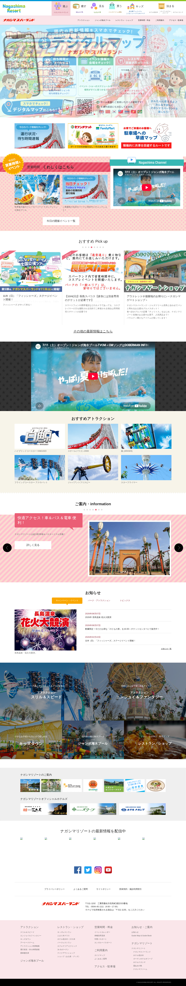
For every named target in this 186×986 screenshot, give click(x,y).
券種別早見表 (99, 936)
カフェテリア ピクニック (67, 946)
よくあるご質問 (80, 889)
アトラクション (83, 20)
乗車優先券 (24, 953)
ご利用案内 (159, 20)
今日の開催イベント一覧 (61, 220)
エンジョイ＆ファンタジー (30, 936)
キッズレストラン (64, 932)
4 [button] (91, 114)
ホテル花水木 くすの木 (66, 939)
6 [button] (97, 114)
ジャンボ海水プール (102, 20)
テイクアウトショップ (66, 953)
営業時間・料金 (144, 20)
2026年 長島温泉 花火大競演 (98, 617)
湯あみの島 (137, 966)
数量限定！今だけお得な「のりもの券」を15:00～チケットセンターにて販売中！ (122, 629)
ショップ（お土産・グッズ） (68, 956)
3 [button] (88, 114)
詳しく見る (33, 548)
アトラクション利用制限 (30, 946)
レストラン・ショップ (124, 20)
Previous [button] (7, 547)
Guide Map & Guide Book (142, 936)
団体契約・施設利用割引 (130, 889)
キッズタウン (25, 939)
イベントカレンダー (102, 932)
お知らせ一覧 (166, 649)
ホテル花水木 (153, 12)
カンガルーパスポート (103, 943)
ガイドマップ (99, 955)
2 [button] (85, 114)
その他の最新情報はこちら (93, 331)
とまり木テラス (63, 936)
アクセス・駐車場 (176, 20)
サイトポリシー (103, 889)
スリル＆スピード (27, 932)
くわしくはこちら (58, 167)
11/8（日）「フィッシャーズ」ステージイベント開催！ (111, 640)
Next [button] (178, 547)
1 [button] (83, 114)
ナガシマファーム (140, 969)
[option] (39, 135)
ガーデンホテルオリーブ (142, 959)
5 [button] (94, 114)
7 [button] (100, 114)
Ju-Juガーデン (63, 950)
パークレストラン (64, 943)
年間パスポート (100, 939)
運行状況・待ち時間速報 (30, 950)
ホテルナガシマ (178, 12)
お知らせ (135, 932)
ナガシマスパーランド (142, 952)
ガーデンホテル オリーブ (165, 12)
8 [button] (103, 114)
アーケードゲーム (27, 943)
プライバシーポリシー (54, 889)
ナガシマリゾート (138, 948)
